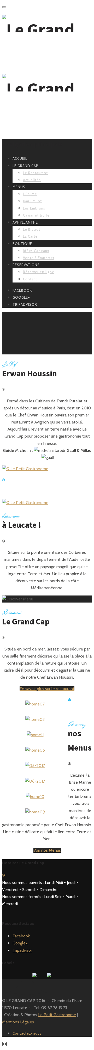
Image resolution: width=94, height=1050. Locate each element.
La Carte (30, 236)
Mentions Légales (18, 1022)
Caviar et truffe (36, 215)
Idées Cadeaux (36, 251)
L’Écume (30, 194)
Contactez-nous (27, 1033)
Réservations (26, 265)
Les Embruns (34, 208)
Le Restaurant (35, 173)
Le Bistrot (31, 229)
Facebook (21, 936)
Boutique (22, 244)
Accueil (20, 158)
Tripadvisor (22, 950)
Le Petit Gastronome (57, 1014)
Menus (19, 187)
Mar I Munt (32, 201)
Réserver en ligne (38, 272)
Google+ (20, 943)
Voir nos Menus (47, 850)
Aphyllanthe (25, 222)
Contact (30, 279)
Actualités (32, 180)
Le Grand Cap (25, 166)
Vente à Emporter (38, 258)
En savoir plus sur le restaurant (47, 688)
